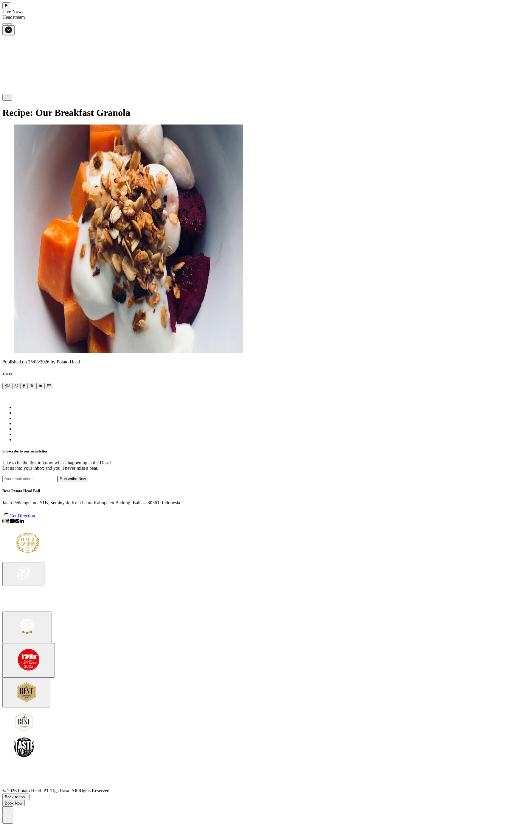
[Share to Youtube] (12, 521)
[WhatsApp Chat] (7, 810)
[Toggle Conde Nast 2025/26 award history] (28, 660)
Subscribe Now (73, 479)
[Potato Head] (23, 91)
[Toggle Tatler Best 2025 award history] (26, 693)
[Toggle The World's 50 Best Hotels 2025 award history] (23, 574)
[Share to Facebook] (8, 521)
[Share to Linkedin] (22, 521)
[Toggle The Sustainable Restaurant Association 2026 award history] (27, 627)
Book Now (13, 803)
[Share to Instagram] (4, 521)
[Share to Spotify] (17, 521)
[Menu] (7, 97)
